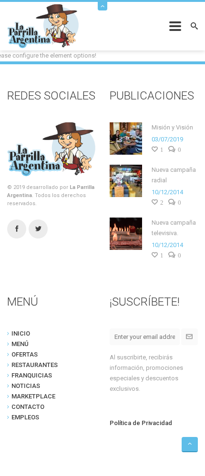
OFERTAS (24, 354)
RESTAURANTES (34, 364)
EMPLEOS (25, 417)
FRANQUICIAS (31, 375)
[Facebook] (16, 229)
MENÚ (20, 343)
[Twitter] (38, 229)
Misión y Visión (172, 127)
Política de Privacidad (141, 422)
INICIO (20, 333)
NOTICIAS (25, 385)
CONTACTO (27, 406)
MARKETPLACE (33, 396)
